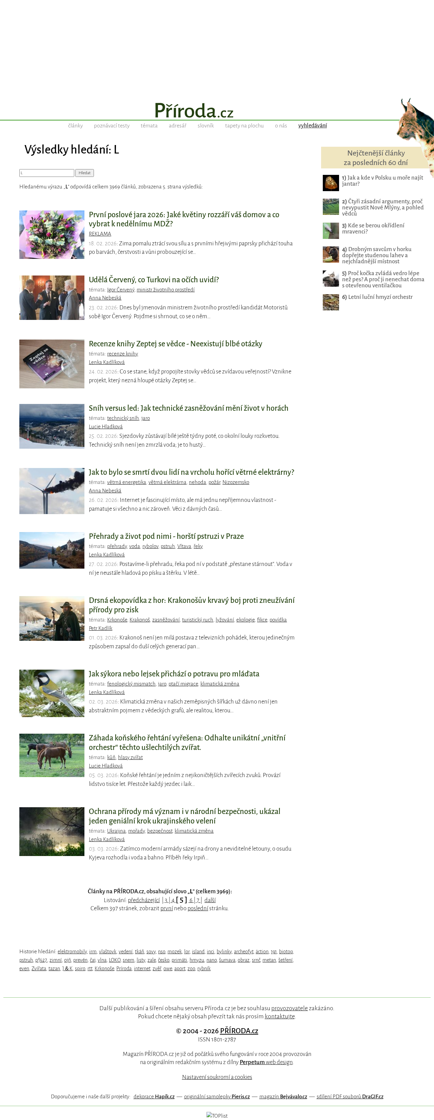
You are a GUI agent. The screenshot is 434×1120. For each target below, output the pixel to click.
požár (214, 482)
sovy (151, 951)
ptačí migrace (183, 684)
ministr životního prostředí (166, 289)
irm (93, 951)
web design (266, 1062)
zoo (191, 968)
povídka (278, 620)
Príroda (124, 968)
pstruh (168, 546)
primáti (179, 960)
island (198, 951)
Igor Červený (120, 289)
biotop (286, 951)
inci (210, 951)
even (24, 968)
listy (141, 960)
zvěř (157, 968)
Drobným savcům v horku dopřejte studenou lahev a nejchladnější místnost (377, 255)
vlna (102, 960)
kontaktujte (280, 1016)
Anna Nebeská (105, 298)
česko (163, 960)
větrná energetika (126, 482)
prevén (80, 960)
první (166, 908)
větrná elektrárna (167, 482)
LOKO (114, 960)
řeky (198, 546)
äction (262, 951)
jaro (145, 418)
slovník (206, 126)
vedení (126, 951)
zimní (56, 960)
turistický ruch (197, 620)
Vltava (184, 546)
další (210, 900)
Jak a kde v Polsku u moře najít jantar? (382, 181)
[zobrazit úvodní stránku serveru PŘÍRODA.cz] (217, 111)
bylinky (224, 951)
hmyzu (197, 960)
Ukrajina (116, 831)
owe (167, 968)
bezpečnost (159, 831)
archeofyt (243, 951)
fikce (262, 620)
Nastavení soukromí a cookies (217, 1077)
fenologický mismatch (131, 684)
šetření (285, 960)
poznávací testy (112, 126)
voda (134, 546)
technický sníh (123, 418)
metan (269, 960)
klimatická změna (219, 684)
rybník (204, 968)
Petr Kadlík (100, 628)
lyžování (225, 620)
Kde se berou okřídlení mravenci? (373, 228)
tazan (54, 968)
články (75, 126)
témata (149, 126)
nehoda (197, 482)
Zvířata (39, 968)
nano (211, 960)
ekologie (245, 620)
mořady (136, 831)
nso (161, 951)
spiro (80, 968)
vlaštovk (107, 951)
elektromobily (72, 951)
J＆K (67, 968)
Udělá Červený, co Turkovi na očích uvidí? (154, 280)
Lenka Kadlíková (107, 362)
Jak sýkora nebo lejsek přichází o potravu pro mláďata (174, 674)
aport (179, 968)
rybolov (150, 546)
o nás (281, 126)
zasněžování (166, 620)
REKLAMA (100, 234)
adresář (177, 126)
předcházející (144, 900)
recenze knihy (122, 354)
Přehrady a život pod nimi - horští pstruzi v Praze (166, 536)
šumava (227, 960)
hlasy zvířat (130, 757)
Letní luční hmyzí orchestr (377, 297)
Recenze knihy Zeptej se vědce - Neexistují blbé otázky (175, 344)
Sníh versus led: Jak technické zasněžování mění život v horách (189, 408)
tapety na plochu (244, 126)
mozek (174, 951)
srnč (256, 960)
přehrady (117, 546)
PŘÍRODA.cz (239, 1031)
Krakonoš (140, 620)
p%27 (41, 960)
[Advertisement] (217, 47)
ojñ (67, 960)
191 (274, 951)
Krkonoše (117, 620)
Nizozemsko (235, 482)
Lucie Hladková (106, 426)
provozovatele (289, 1008)
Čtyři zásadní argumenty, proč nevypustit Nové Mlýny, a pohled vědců (383, 207)
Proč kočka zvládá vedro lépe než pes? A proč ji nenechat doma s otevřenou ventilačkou (383, 279)
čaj (92, 960)
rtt (89, 968)
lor (187, 951)
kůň (111, 757)
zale (151, 960)
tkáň (139, 951)
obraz (244, 960)
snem (128, 960)
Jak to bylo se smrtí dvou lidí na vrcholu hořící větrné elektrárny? (191, 472)
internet (142, 968)
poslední (198, 908)
